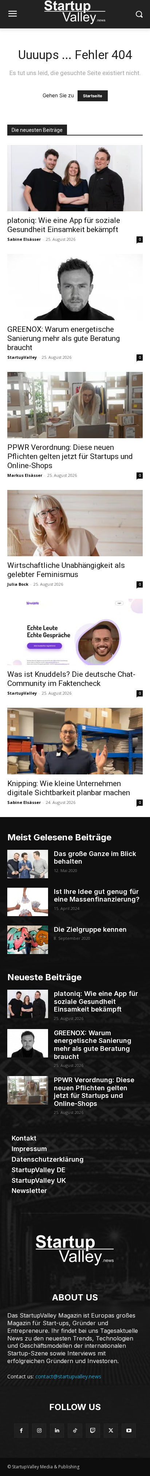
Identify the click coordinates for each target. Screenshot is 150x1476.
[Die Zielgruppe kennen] (27, 940)
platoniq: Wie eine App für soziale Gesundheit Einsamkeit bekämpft (63, 225)
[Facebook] (21, 1431)
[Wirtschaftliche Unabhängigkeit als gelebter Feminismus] (75, 523)
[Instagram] (39, 1431)
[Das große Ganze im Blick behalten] (27, 864)
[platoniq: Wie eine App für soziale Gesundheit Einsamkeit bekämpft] (75, 178)
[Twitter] (111, 1431)
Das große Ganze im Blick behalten (95, 857)
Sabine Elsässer (24, 239)
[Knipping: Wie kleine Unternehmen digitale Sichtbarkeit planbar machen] (75, 741)
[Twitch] (93, 1431)
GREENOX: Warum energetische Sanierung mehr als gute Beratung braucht (63, 338)
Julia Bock (17, 584)
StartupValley (22, 357)
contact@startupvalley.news (68, 1376)
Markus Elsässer (24, 475)
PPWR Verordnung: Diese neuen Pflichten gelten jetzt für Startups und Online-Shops (70, 456)
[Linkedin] (57, 1431)
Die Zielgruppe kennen (90, 929)
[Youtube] (129, 1431)
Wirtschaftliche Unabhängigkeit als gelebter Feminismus (66, 570)
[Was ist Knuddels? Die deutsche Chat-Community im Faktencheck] (75, 632)
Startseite (92, 95)
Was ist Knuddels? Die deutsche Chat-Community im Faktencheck (71, 679)
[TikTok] (75, 1431)
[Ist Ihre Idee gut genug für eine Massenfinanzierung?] (27, 902)
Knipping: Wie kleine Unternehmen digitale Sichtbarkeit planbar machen (68, 788)
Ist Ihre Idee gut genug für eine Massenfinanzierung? (96, 895)
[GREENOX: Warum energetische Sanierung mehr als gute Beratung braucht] (75, 287)
